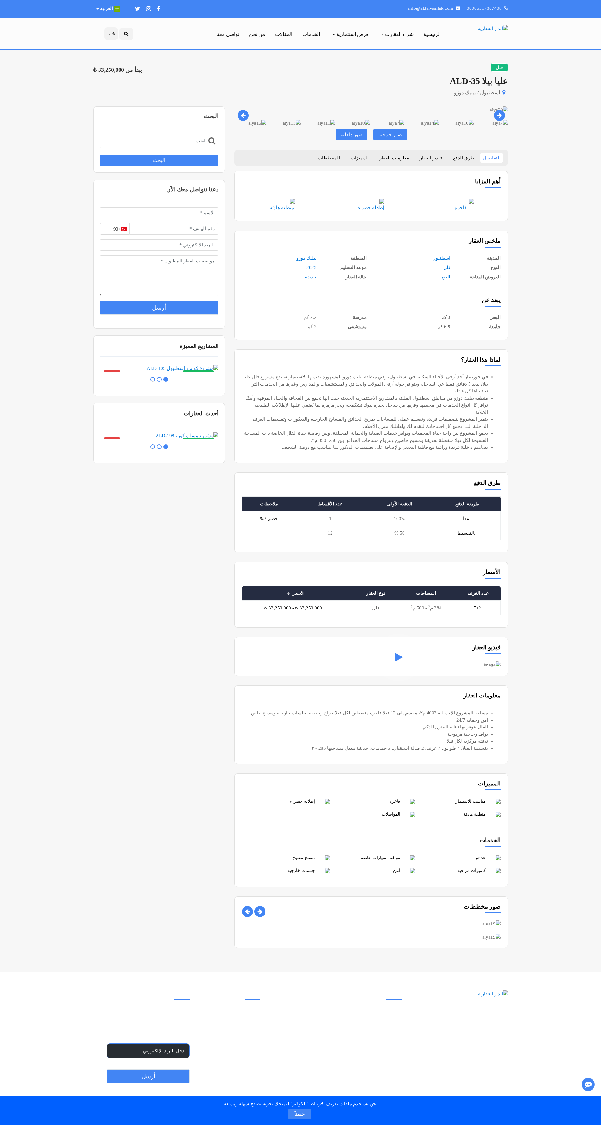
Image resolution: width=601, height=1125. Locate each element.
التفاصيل (492, 157)
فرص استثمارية (351, 34)
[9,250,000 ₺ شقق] (159, 435)
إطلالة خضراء (371, 207)
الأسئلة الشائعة (245, 1042)
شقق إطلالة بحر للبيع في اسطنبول (367, 1057)
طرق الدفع (463, 157)
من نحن (257, 34)
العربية (106, 8)
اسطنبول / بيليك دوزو (477, 93)
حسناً (300, 1114)
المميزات (360, 157)
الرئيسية (432, 34)
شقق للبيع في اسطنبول (378, 1027)
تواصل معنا (227, 34)
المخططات (329, 157)
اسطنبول (441, 258)
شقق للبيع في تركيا (382, 1042)
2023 (311, 267)
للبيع (446, 276)
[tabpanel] (159, 368)
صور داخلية (351, 134)
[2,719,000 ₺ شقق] (159, 368)
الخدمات (311, 34)
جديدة (310, 276)
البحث (159, 160)
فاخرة (460, 207)
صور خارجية (390, 134)
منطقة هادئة (282, 207)
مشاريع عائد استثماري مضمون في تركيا (363, 1012)
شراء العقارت (399, 34)
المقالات (283, 34)
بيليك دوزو (306, 258)
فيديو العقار (431, 157)
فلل (446, 267)
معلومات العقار (394, 157)
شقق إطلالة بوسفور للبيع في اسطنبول (363, 1072)
